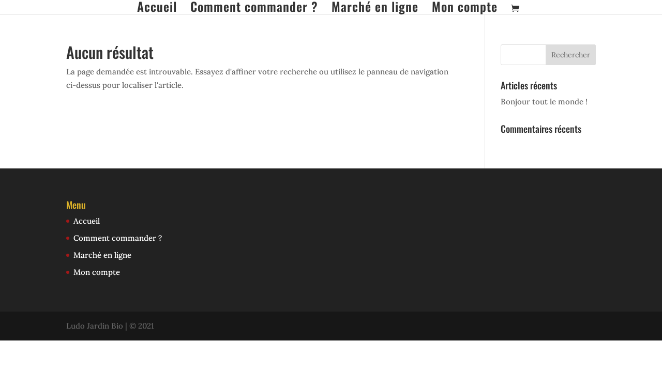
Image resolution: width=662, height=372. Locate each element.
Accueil (157, 7)
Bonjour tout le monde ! (544, 101)
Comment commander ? (254, 7)
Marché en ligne (375, 7)
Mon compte (465, 7)
